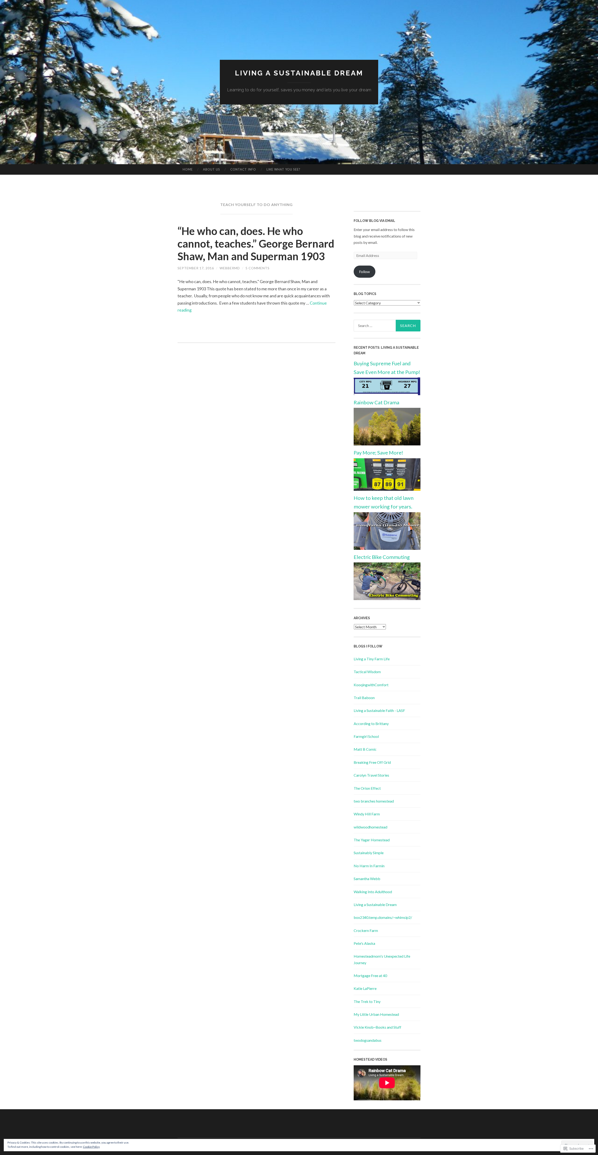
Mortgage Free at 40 (370, 975)
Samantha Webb (367, 878)
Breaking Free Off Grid (372, 762)
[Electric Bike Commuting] (387, 598)
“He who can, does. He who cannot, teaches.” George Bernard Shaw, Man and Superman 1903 (256, 244)
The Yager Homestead (372, 840)
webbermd (230, 268)
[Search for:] (387, 325)
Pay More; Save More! (378, 452)
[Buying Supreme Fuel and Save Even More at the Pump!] (387, 393)
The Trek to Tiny (367, 1001)
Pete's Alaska (364, 943)
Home (188, 169)
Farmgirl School (366, 736)
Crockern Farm (366, 930)
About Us (211, 169)
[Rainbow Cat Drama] (387, 444)
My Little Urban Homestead (376, 1014)
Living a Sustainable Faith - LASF (379, 710)
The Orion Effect (367, 788)
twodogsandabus (367, 1040)
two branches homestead (374, 801)
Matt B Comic (365, 749)
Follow (364, 271)
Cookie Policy (91, 1146)
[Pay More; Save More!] (387, 489)
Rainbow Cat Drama (376, 402)
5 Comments (258, 268)
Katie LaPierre (365, 988)
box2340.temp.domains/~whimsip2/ (383, 917)
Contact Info (243, 169)
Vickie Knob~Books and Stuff (377, 1027)
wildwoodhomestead (370, 827)
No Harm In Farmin (369, 866)
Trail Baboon (364, 697)
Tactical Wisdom (367, 671)
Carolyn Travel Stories (371, 775)
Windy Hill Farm (367, 814)
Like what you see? (283, 169)
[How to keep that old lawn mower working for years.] (387, 548)
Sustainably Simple (369, 852)
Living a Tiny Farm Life (372, 659)
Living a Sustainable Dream (299, 73)
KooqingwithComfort (371, 684)
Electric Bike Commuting (382, 557)
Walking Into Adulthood (373, 891)
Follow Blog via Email (374, 221)
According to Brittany (371, 723)
